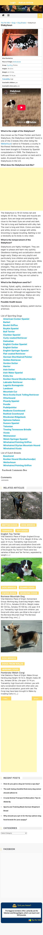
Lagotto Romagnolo (13, 385)
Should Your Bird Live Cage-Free (38, 698)
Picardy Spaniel (11, 401)
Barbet (6, 322)
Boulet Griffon (10, 325)
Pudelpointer (10, 407)
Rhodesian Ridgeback (14, 417)
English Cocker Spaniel (15, 344)
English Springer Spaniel (16, 350)
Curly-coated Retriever (15, 338)
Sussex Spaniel (11, 423)
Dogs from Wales (12, 664)
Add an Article (26, 2)
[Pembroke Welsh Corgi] (21, 636)
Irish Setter (9, 369)
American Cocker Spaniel (16, 319)
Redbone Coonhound (14, 410)
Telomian (8, 426)
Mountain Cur (10, 391)
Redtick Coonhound (13, 413)
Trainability (6, 79)
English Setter (10, 347)
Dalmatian (8, 341)
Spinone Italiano (11, 420)
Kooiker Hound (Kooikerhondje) (19, 379)
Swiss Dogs (9, 593)
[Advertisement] (21, 189)
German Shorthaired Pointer (17, 357)
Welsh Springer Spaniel (15, 439)
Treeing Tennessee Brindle (17, 429)
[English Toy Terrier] (21, 505)
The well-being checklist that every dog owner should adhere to (22, 791)
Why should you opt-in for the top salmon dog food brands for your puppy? (22, 818)
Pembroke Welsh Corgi (12, 672)
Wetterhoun (6, 143)
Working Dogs (28, 593)
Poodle (6, 404)
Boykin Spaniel (11, 328)
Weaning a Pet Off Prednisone (7, 698)
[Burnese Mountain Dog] (21, 570)
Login (13, 2)
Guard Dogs (27, 587)
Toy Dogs (22, 530)
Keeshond (8, 456)
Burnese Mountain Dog (13, 596)
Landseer (8, 388)
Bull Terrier (9, 331)
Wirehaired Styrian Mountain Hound (21, 445)
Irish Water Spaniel (13, 372)
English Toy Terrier (10, 534)
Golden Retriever (12, 360)
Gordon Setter (10, 363)
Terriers (7, 530)
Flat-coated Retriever (14, 353)
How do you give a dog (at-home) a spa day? (21, 784)
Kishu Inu (8, 376)
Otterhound (9, 398)
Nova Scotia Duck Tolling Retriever (21, 394)
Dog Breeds (28, 525)
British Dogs (9, 525)
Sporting (9, 65)
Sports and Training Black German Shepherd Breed (21, 809)
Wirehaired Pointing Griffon (17, 442)
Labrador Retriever (13, 382)
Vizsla (6, 432)
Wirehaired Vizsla (12, 448)
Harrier (6, 366)
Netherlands (17, 62)
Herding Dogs (10, 669)
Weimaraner (9, 436)
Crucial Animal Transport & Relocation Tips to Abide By (21, 800)
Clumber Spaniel (11, 335)
